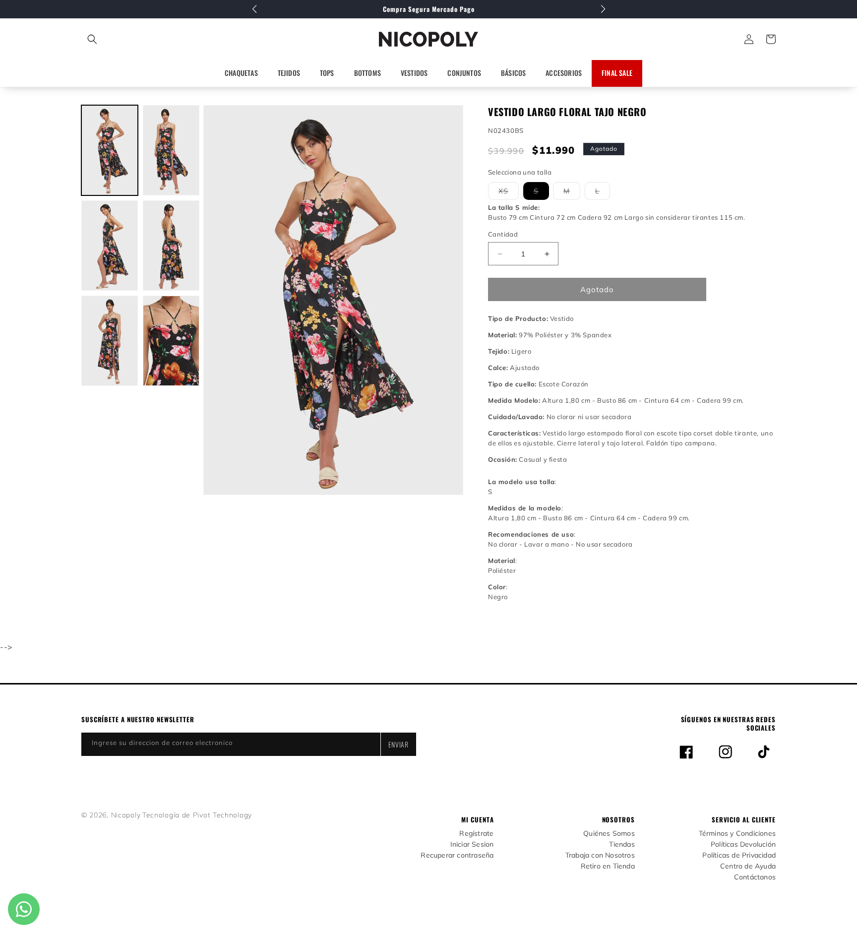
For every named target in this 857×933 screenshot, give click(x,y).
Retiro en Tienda (608, 866)
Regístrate (476, 833)
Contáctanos (755, 877)
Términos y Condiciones (737, 833)
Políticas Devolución (743, 844)
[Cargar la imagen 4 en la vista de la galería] (171, 245)
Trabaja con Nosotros (600, 855)
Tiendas (621, 844)
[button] (136, 39)
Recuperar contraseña (457, 855)
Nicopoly (126, 814)
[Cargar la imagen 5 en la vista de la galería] (109, 341)
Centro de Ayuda (748, 866)
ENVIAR (398, 744)
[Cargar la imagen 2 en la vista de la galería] (171, 150)
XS (508, 193)
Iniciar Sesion (472, 844)
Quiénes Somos (609, 833)
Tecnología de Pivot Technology (197, 814)
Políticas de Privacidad (739, 855)
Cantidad (503, 234)
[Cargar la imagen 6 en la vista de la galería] (171, 341)
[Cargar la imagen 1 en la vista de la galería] (109, 150)
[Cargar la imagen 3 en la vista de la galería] (109, 245)
